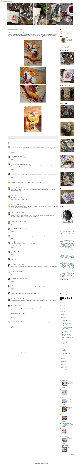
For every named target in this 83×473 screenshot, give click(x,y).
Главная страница (32, 347)
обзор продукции (69, 256)
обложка (61, 257)
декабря (64, 314)
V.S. (11, 321)
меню (62, 249)
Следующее (10, 347)
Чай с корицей (68, 268)
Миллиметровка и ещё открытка (66, 349)
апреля (63, 364)
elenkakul (13, 264)
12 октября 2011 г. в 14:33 (20, 156)
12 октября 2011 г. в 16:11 (22, 228)
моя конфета (63, 253)
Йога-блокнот (64, 341)
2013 (62, 310)
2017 (62, 304)
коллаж (66, 247)
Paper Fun (62, 274)
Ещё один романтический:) (67, 323)
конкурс (71, 247)
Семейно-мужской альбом (67, 334)
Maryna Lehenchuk (14, 285)
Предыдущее (54, 347)
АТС (61, 243)
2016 (62, 305)
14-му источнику (23, 34)
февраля (64, 367)
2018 (62, 302)
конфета (61, 248)
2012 (62, 311)
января (63, 369)
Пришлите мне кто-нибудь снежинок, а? (67, 328)
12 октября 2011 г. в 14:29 (21, 146)
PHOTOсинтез (70, 274)
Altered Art (62, 271)
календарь (70, 245)
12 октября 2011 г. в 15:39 (17, 204)
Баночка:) (64, 332)
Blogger (46, 463)
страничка (13, 138)
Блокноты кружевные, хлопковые (69, 416)
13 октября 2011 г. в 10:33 (22, 305)
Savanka (12, 271)
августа (63, 358)
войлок (65, 244)
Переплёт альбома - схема (67, 329)
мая (63, 363)
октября (64, 317)
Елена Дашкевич (14, 228)
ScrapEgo (68, 275)
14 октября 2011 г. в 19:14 (17, 321)
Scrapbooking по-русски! (66, 423)
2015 (62, 307)
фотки (61, 267)
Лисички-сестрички (65, 339)
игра (73, 244)
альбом (67, 240)
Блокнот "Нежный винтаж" (67, 352)
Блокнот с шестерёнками (67, 321)
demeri (12, 173)
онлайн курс (67, 257)
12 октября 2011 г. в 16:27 (20, 251)
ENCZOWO (64, 428)
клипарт (61, 247)
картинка (62, 246)
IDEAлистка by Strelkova (66, 389)
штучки (70, 270)
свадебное (72, 263)
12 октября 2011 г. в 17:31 (22, 257)
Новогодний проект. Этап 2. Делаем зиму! (67, 325)
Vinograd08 (13, 298)
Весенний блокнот (65, 346)
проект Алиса (69, 262)
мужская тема (63, 254)
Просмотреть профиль (64, 47)
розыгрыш (66, 263)
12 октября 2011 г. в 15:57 (21, 221)
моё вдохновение (65, 380)
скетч (63, 264)
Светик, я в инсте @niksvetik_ (16, 235)
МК (71, 249)
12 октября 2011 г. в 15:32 (21, 187)
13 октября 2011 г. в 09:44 (20, 298)
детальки (69, 244)
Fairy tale (70, 272)
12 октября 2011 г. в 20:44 (23, 278)
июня (63, 361)
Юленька (13, 212)
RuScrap (62, 275)
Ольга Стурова (14, 305)
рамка (61, 263)
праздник (62, 262)
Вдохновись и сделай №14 (67, 345)
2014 (62, 308)
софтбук (61, 265)
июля (63, 360)
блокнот (67, 243)
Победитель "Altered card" (67, 355)
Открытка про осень (66, 320)
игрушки (64, 245)
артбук (71, 241)
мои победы (70, 252)
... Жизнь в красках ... (66, 397)
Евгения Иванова (14, 257)
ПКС (67, 261)
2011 (62, 313)
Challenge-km (62, 272)
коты (65, 248)
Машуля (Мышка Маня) (15, 291)
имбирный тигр (64, 406)
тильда (69, 266)
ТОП (72, 266)
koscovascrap (64, 414)
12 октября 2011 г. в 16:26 (27, 235)
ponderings (64, 375)
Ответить (12, 152)
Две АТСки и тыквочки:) (66, 335)
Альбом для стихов (65, 318)
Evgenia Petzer (14, 221)
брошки (61, 244)
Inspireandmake (62, 273)
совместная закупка (69, 264)
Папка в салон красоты (66, 353)
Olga (12, 204)
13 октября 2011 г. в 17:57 (20, 313)
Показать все (72, 454)
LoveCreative (13, 146)
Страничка (64, 350)
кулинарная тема (70, 248)
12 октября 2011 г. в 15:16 (18, 173)
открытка (67, 258)
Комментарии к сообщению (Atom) (20, 352)
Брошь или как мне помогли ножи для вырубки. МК (70, 382)
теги (65, 266)
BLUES (68, 447)
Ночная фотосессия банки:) (67, 331)
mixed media (69, 273)
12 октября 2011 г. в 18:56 (19, 271)
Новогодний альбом (64, 255)
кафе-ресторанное (69, 246)
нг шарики (70, 254)
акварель (61, 240)
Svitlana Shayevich (14, 278)
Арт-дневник (66, 241)
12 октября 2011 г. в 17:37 (19, 264)
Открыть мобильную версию (33, 349)
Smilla (12, 156)
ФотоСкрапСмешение (69, 267)
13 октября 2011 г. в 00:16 (25, 291)
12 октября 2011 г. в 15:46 (19, 212)
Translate (69, 33)
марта (63, 366)
